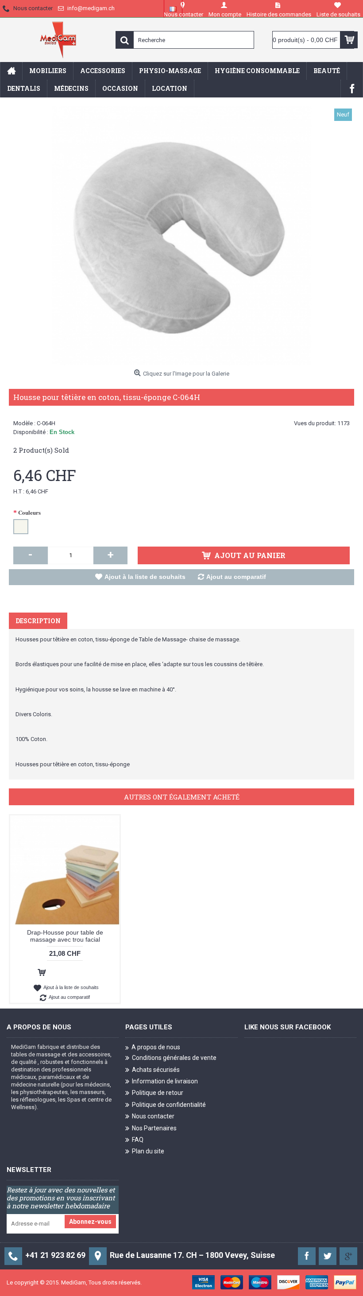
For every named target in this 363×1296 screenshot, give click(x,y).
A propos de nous (155, 1047)
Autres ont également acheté (181, 796)
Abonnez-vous (90, 1221)
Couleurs (29, 512)
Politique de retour (157, 1092)
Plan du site (148, 1151)
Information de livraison (165, 1081)
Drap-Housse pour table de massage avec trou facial (65, 936)
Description (38, 621)
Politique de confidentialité (169, 1104)
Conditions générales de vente (174, 1057)
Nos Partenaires (154, 1127)
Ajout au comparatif (236, 576)
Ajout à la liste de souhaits (144, 576)
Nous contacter (153, 1116)
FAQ (137, 1139)
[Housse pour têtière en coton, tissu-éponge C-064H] (181, 235)
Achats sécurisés (156, 1069)
